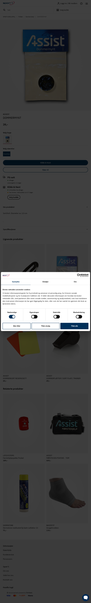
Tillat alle (74, 326)
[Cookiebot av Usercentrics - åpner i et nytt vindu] (78, 275)
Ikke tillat (16, 326)
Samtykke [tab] (16, 282)
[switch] (34, 316)
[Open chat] (85, 597)
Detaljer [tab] (46, 282)
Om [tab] (75, 282)
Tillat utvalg (45, 326)
